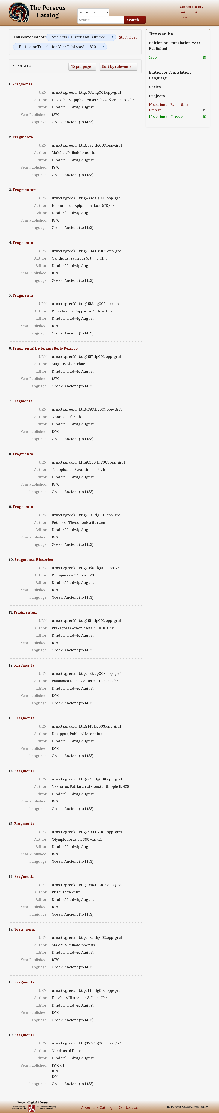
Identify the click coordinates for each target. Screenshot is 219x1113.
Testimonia (24, 929)
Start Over (128, 37)
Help (183, 18)
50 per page (81, 66)
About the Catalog (97, 1107)
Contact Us (128, 1107)
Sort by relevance (117, 66)
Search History (191, 7)
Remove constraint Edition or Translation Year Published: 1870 (103, 46)
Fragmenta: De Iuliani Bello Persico (45, 348)
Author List (188, 12)
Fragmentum (25, 189)
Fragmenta (22, 84)
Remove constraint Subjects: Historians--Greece (112, 37)
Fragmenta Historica (34, 559)
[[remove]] (160, 57)
